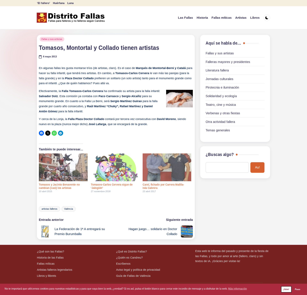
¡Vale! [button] (286, 289)
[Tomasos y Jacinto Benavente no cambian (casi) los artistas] (63, 167)
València (68, 209)
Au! (257, 167)
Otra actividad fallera (220, 122)
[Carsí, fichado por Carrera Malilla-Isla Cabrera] (167, 167)
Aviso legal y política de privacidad (138, 269)
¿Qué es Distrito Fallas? (131, 251)
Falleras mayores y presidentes (228, 62)
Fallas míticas (46, 263)
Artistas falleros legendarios (54, 269)
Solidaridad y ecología (221, 96)
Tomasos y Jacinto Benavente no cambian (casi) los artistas (59, 186)
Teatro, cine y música (221, 104)
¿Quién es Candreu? (129, 257)
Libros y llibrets (46, 275)
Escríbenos (123, 263)
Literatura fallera (217, 70)
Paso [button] (297, 289)
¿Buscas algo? (220, 154)
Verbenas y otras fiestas (223, 113)
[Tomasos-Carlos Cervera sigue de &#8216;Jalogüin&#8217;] (115, 167)
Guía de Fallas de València (133, 275)
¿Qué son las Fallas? (50, 251)
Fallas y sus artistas (52, 39)
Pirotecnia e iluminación (222, 87)
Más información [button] (237, 288)
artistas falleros (49, 209)
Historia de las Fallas (50, 257)
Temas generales (218, 130)
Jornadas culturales (219, 79)
